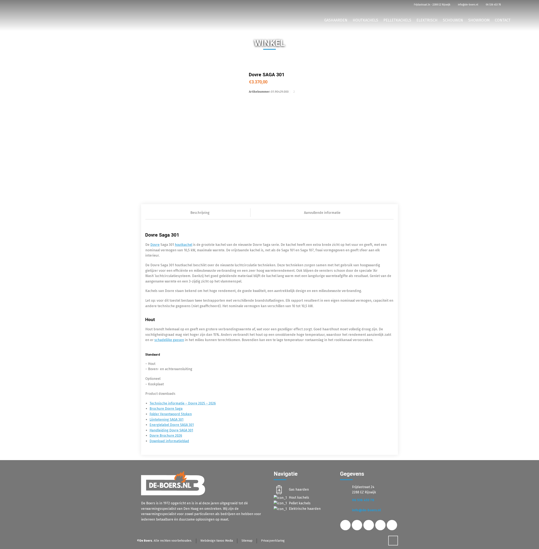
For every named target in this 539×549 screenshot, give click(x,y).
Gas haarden (299, 489)
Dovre (155, 245)
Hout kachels (299, 497)
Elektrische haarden (305, 509)
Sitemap (246, 540)
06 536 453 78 (493, 4)
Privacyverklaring (273, 540)
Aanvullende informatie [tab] (322, 213)
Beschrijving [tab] (199, 213)
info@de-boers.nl (467, 4)
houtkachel (183, 245)
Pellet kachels (300, 503)
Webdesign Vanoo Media (216, 540)
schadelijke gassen (169, 340)
